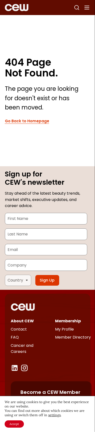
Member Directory (73, 337)
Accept (14, 424)
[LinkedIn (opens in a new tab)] (15, 368)
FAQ (15, 337)
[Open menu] (87, 7)
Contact (19, 329)
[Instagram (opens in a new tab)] (24, 368)
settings (54, 415)
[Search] (77, 7)
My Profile (64, 329)
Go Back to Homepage (27, 121)
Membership (68, 321)
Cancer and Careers (22, 349)
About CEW (22, 321)
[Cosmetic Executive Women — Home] (16, 7)
